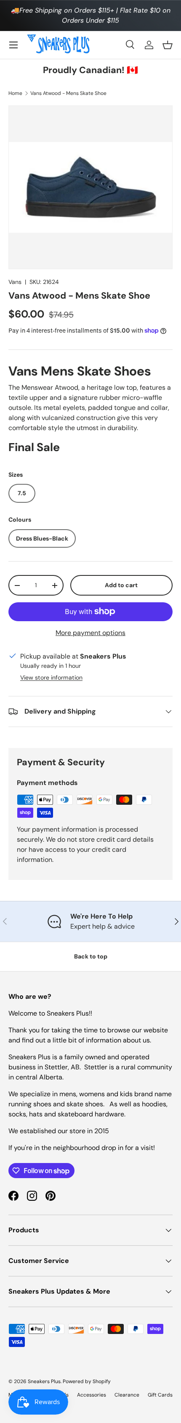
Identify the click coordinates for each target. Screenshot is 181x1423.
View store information (51, 677)
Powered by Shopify (87, 1381)
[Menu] (13, 45)
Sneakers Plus (44, 1381)
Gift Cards (160, 1394)
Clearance (126, 1394)
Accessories (91, 1394)
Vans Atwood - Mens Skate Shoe (68, 93)
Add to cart (121, 585)
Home (15, 93)
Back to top (90, 956)
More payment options (90, 632)
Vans (14, 282)
